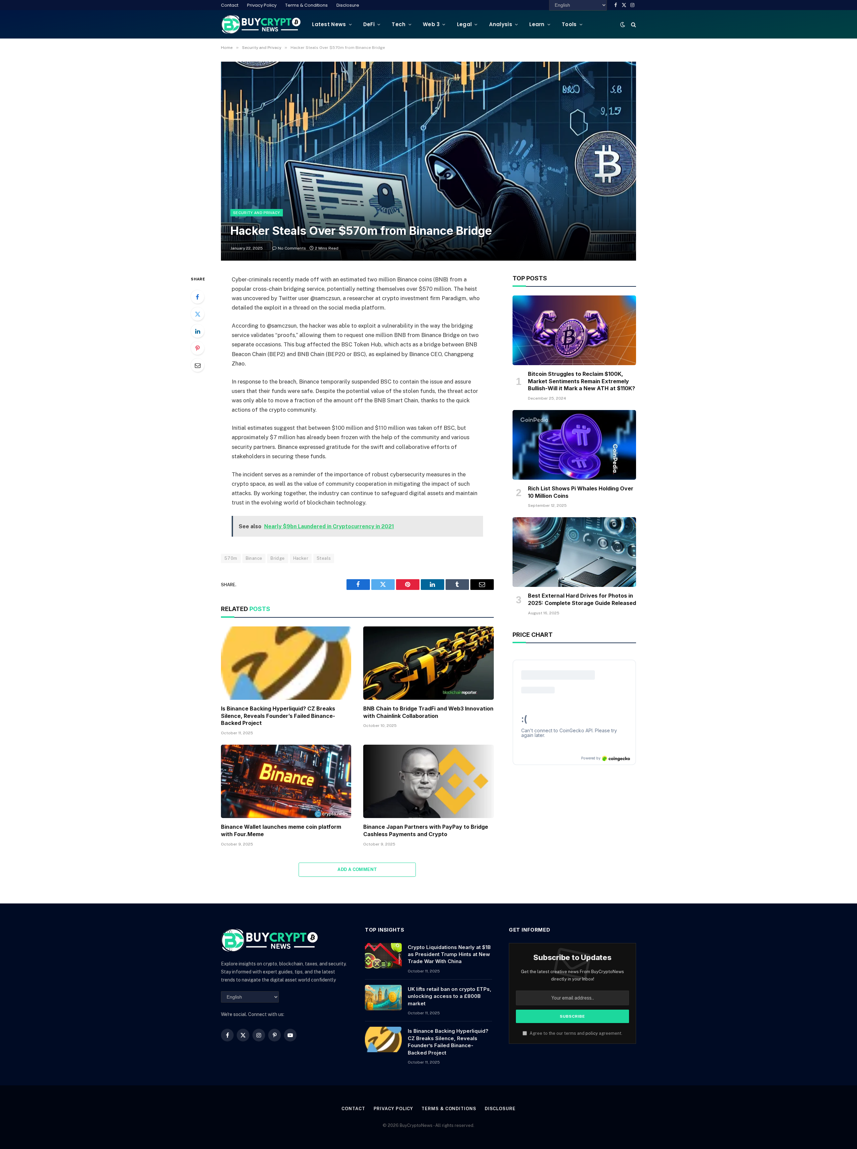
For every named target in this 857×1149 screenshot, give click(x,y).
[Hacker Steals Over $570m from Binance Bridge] (428, 161)
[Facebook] (197, 296)
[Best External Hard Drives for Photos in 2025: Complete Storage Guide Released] (574, 552)
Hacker (300, 558)
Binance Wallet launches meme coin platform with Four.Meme (281, 830)
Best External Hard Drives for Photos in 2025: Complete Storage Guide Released (582, 599)
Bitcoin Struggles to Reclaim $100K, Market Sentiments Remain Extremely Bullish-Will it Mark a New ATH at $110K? (581, 381)
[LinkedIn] (197, 331)
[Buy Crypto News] (261, 24)
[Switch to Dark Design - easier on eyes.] (623, 24)
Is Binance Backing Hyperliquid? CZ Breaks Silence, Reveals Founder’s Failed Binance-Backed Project (278, 716)
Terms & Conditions (306, 5)
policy (592, 1033)
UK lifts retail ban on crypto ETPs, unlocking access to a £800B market (449, 996)
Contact (229, 5)
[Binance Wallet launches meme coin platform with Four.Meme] (286, 781)
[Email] (197, 365)
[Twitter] (197, 314)
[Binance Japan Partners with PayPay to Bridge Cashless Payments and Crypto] (428, 781)
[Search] (633, 24)
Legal (464, 24)
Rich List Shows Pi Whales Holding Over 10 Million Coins (580, 492)
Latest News (329, 24)
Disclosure (347, 5)
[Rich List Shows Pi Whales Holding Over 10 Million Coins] (574, 445)
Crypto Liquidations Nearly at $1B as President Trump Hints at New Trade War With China (449, 954)
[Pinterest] (197, 348)
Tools (569, 24)
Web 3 (431, 24)
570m (230, 558)
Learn (537, 24)
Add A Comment (357, 869)
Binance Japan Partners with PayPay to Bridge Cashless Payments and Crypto (425, 830)
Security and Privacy (256, 213)
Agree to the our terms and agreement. (575, 1033)
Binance (254, 558)
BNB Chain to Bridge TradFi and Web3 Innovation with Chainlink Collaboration (428, 712)
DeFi (369, 24)
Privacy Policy (262, 5)
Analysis (500, 24)
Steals (324, 558)
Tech (398, 24)
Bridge (277, 558)
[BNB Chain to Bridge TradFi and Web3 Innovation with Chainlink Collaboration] (428, 663)
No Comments (292, 248)
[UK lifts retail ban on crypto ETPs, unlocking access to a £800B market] (383, 997)
